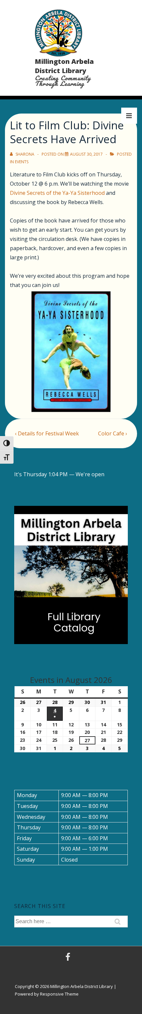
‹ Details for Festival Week (47, 433)
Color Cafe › (112, 433)
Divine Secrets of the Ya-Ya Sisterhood (57, 192)
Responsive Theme (59, 994)
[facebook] (68, 959)
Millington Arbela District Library (64, 66)
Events (21, 162)
